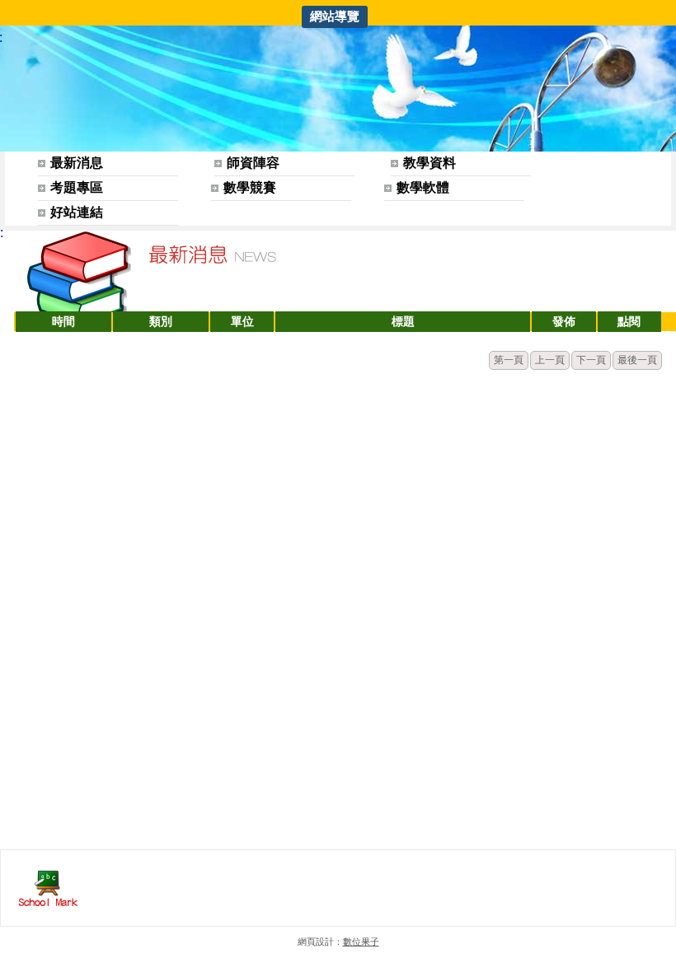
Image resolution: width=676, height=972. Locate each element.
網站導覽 (334, 16)
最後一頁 (637, 360)
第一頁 (508, 360)
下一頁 (591, 360)
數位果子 (361, 941)
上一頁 (550, 360)
